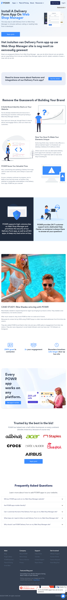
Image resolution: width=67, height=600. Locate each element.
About (32, 3)
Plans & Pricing (24, 3)
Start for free (55, 3)
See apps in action (13, 403)
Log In (63, 3)
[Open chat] (63, 596)
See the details (55, 79)
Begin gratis (10, 34)
